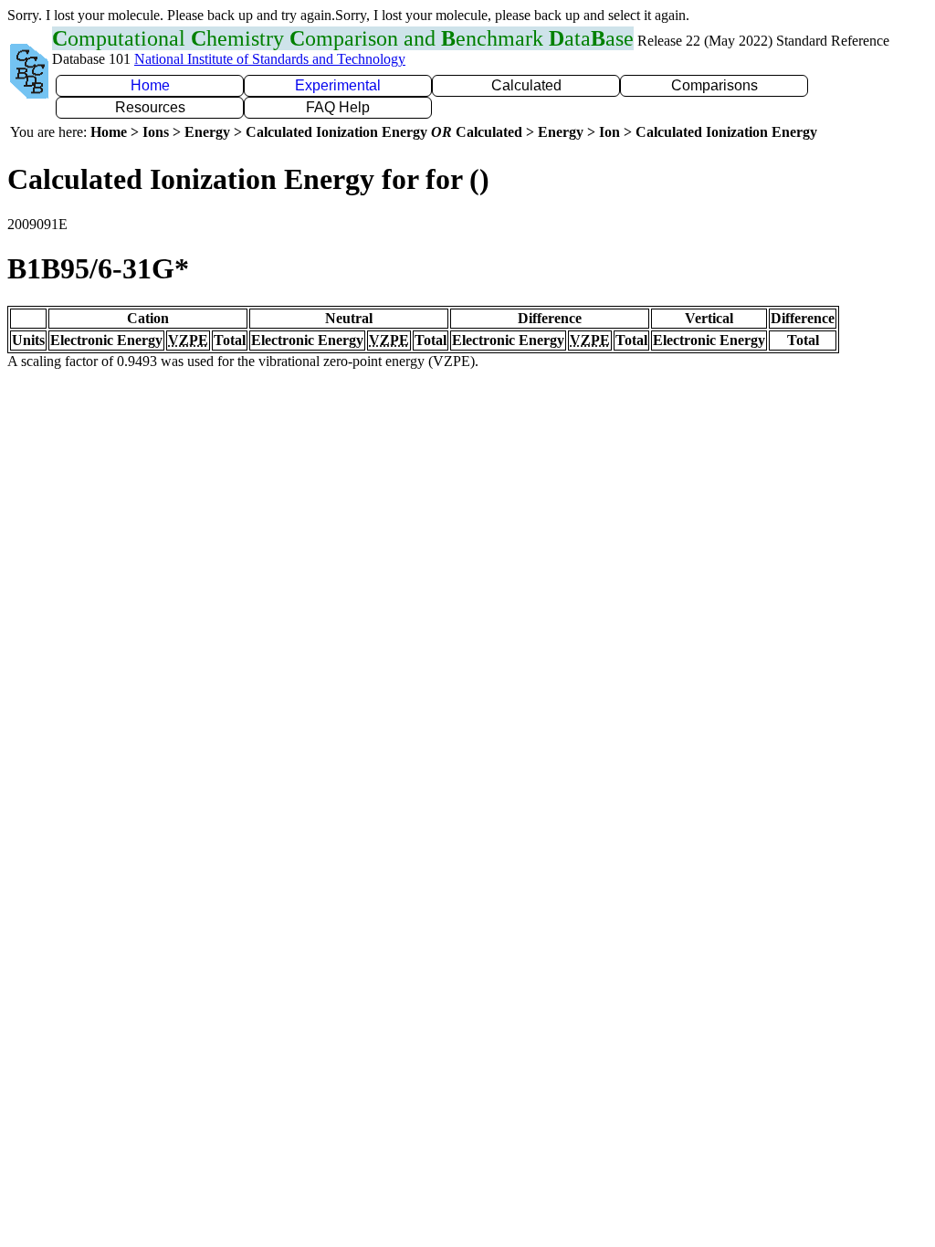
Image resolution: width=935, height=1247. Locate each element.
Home (150, 85)
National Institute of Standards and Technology (269, 59)
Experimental (338, 85)
